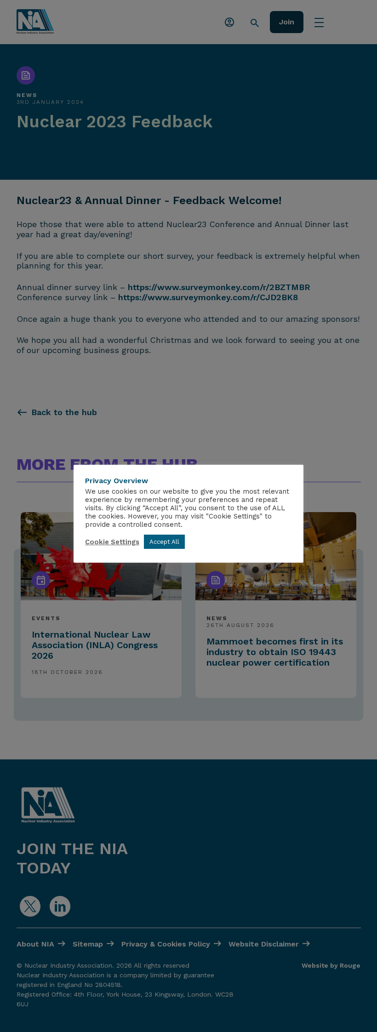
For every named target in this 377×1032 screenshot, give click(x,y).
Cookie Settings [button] (112, 542)
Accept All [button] (164, 541)
